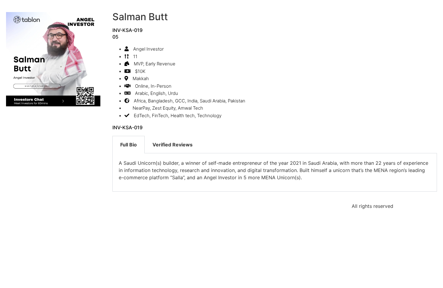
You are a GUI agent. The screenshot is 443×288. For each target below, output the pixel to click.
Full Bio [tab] (128, 145)
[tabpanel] (274, 172)
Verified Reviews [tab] (172, 145)
